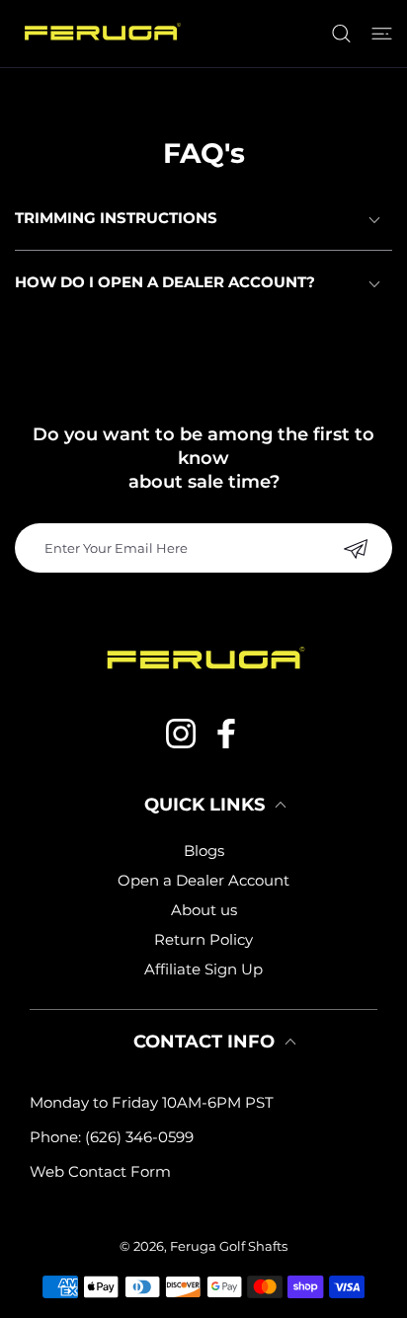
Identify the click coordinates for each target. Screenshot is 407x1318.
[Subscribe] (355, 548)
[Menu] (382, 33)
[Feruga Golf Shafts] (101, 33)
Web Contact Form (100, 1171)
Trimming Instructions (116, 217)
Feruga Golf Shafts (228, 1246)
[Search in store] (341, 33)
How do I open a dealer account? (165, 281)
